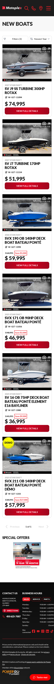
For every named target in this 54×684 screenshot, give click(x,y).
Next (41, 526)
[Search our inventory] (26, 8)
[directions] (41, 8)
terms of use (15, 654)
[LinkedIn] (47, 631)
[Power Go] (27, 672)
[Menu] (48, 8)
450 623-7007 (13, 616)
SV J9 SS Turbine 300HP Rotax (25, 91)
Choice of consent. (28, 654)
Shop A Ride (18, 668)
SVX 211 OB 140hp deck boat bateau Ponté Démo (25, 485)
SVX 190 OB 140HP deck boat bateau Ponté (25, 240)
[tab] (26, 599)
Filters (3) (17, 38)
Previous (15, 526)
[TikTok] (52, 631)
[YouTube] (38, 631)
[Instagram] (42, 631)
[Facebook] (33, 631)
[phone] (33, 8)
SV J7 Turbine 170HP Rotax (22, 166)
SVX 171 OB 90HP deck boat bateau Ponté (24, 320)
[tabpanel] (38, 615)
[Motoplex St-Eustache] (12, 8)
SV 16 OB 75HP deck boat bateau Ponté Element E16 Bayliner (27, 401)
